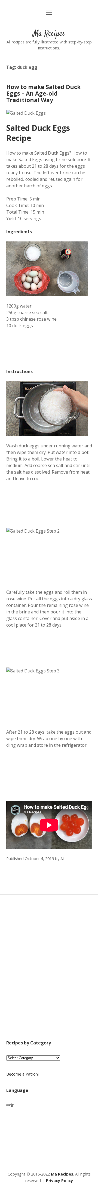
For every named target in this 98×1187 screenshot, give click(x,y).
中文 (10, 1105)
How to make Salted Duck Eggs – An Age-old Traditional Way (43, 93)
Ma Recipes (49, 33)
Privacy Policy (59, 1180)
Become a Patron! (22, 1074)
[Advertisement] (49, 975)
